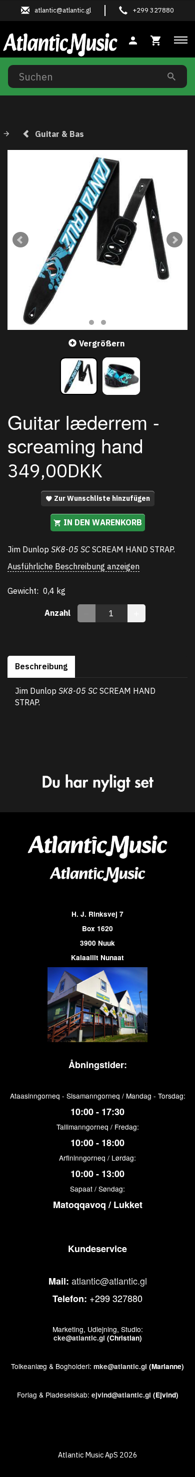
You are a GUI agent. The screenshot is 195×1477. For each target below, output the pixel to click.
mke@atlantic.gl (120, 1366)
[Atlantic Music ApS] (60, 43)
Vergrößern (101, 343)
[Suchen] (171, 76)
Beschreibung (41, 666)
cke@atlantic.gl (79, 1338)
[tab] (156, 39)
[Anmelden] (133, 39)
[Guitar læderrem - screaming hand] (98, 240)
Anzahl (58, 613)
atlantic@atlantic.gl (109, 1280)
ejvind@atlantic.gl (121, 1395)
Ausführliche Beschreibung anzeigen (74, 566)
